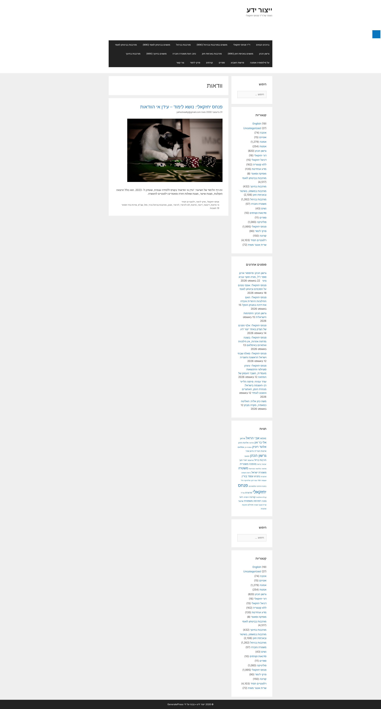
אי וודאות (215, 205)
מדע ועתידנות (259, 168)
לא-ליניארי (185, 205)
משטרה (243, 468)
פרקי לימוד (195, 62)
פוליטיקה (261, 222)
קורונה (263, 235)
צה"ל (243, 493)
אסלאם (241, 447)
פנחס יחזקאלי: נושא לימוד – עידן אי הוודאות (181, 106)
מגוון (170, 205)
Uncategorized (252, 128)
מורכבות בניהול (183, 44)
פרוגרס (248, 492)
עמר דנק (254, 480)
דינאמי (207, 205)
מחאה (264, 469)
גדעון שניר (250, 451)
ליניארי (176, 205)
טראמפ (251, 460)
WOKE (263, 438)
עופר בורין (247, 476)
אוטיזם (262, 137)
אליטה (251, 443)
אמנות (263, 146)
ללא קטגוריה (259, 164)
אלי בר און (260, 442)
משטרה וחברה (258, 203)
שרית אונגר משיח (257, 244)
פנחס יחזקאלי (213, 201)
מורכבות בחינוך (133, 53)
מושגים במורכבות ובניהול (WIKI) (212, 44)
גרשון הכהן (264, 53)
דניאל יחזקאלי (259, 159)
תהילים (250, 505)
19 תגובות (214, 208)
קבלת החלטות (261, 497)
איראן (242, 438)
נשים (263, 208)
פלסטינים (252, 486)
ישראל (264, 464)
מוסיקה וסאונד (258, 173)
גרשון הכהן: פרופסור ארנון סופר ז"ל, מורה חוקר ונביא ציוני (252, 277)
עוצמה (263, 480)
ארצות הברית (260, 451)
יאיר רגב (243, 460)
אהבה (263, 132)
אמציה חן (248, 447)
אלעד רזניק (259, 447)
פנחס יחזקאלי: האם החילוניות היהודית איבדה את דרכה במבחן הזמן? (253, 301)
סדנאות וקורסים (258, 212)
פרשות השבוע (237, 62)
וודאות (194, 205)
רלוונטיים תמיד (188, 201)
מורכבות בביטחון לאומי (126, 44)
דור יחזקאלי (260, 155)
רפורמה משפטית (252, 500)
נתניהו (257, 476)
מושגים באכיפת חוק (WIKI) (240, 53)
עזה (259, 480)
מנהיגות (252, 469)
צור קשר (180, 62)
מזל (145, 205)
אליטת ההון (243, 442)
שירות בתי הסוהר (129, 205)
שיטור (240, 501)
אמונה (263, 141)
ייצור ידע (259, 10)
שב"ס (140, 205)
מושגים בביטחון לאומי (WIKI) (156, 44)
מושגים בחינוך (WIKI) (156, 53)
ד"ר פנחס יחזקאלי (241, 44)
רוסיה (246, 497)
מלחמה (258, 469)
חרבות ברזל (260, 460)
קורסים (209, 62)
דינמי (200, 205)
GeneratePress (175, 704)
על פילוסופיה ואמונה (259, 62)
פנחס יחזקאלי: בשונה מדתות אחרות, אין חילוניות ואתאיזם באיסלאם (252, 341)
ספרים (222, 62)
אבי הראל (252, 438)
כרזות (259, 464)
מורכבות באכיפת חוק (212, 53)
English (257, 123)
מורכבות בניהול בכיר (158, 205)
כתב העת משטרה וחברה (184, 53)
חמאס (247, 456)
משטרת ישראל (258, 472)
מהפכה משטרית (248, 463)
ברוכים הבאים (262, 44)
